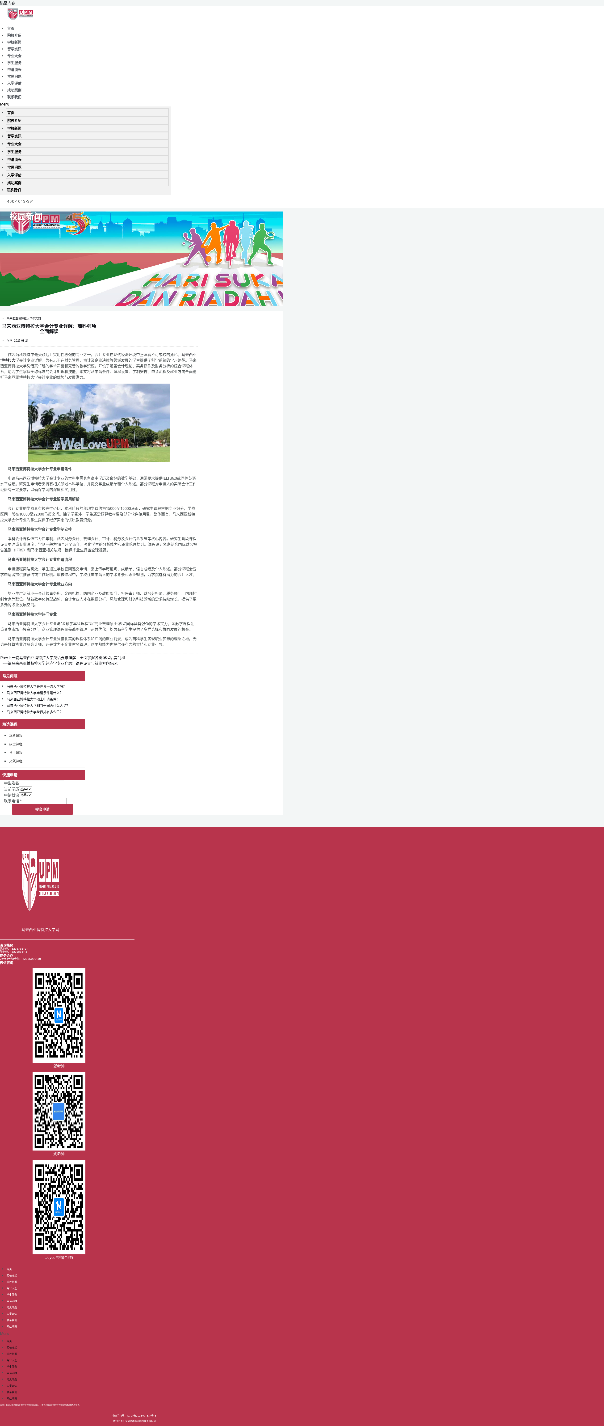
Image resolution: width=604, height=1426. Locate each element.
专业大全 (14, 56)
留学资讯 (14, 49)
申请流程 (14, 70)
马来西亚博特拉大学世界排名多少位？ (35, 712)
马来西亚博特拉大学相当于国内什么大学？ (38, 705)
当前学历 (11, 789)
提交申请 (42, 809)
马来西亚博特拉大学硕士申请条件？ (33, 699)
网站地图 (12, 1326)
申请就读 (11, 795)
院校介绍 (14, 35)
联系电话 (13, 801)
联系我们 (14, 97)
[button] (85, 104)
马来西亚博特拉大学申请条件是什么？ (35, 693)
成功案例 (14, 90)
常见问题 (14, 76)
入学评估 (14, 83)
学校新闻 (14, 42)
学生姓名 (11, 783)
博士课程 (15, 752)
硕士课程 (15, 744)
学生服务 (14, 63)
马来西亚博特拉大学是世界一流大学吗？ (36, 686)
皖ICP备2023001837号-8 (141, 1415)
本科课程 (15, 735)
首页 (10, 28)
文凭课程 (15, 761)
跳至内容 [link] (7, 3)
